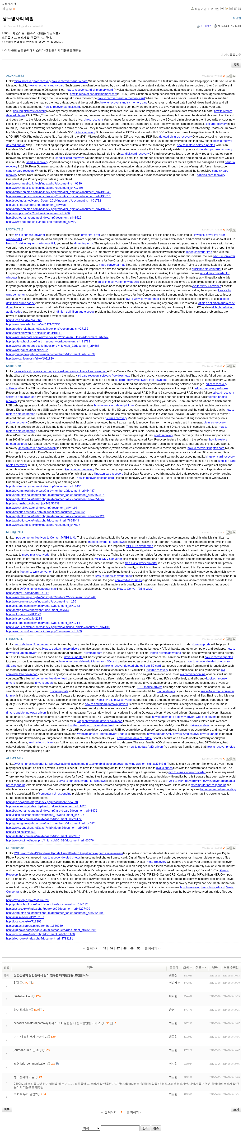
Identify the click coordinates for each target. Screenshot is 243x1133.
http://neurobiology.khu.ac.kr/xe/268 (23, 26)
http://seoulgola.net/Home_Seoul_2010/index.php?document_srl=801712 (53, 200)
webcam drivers (206, 717)
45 (104, 948)
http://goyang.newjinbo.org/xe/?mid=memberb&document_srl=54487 (50, 490)
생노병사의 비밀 (18, 18)
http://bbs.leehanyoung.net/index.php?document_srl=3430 (43, 486)
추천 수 (200, 967)
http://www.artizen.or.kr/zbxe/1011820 (30, 358)
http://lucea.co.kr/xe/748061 (24, 320)
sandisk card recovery (135, 153)
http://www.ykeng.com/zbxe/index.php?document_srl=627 (43, 524)
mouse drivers (166, 691)
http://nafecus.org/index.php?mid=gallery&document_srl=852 (45, 512)
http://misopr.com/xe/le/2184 (24, 618)
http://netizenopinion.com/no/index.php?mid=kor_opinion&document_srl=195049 (58, 192)
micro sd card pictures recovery (34, 371)
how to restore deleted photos (196, 145)
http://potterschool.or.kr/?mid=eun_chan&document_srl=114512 (47, 904)
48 (125, 948)
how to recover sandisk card (69, 81)
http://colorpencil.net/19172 (23, 614)
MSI (16, 853)
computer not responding (55, 793)
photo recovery (93, 119)
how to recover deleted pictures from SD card (88, 661)
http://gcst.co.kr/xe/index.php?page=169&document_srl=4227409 (48, 908)
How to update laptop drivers (60, 648)
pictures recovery (116, 418)
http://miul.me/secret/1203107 (25, 917)
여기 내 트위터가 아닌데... (30, 1036)
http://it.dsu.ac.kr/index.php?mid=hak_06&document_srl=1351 (46, 815)
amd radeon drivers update (134, 738)
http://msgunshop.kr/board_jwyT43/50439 (33, 503)
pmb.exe (104, 853)
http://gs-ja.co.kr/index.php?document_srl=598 (36, 205)
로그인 (214, 9)
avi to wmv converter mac (142, 299)
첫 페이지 (92, 948)
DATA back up (23, 996)
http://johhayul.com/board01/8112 (27, 593)
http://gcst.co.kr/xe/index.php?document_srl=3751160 (40, 934)
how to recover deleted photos (61, 857)
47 (118, 948)
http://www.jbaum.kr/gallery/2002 (27, 350)
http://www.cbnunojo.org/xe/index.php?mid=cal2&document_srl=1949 (51, 597)
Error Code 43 (28, 853)
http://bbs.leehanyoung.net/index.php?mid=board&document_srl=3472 (51, 810)
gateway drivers (36, 712)
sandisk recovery (37, 162)
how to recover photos (219, 657)
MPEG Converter (224, 256)
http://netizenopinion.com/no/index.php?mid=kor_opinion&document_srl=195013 (58, 196)
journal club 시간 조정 (28, 1050)
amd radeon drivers (41, 742)
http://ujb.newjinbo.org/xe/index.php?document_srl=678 (42, 802)
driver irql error (90, 235)
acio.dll (65, 763)
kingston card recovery (220, 456)
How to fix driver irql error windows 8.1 (30, 243)
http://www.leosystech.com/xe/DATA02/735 (33, 324)
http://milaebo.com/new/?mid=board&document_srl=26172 (44, 819)
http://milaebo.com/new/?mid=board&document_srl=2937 (43, 836)
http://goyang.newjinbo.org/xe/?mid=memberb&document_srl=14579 (50, 354)
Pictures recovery (157, 670)
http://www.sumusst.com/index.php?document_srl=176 (41, 601)
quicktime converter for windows (118, 281)
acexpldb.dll (98, 763)
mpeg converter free (199, 252)
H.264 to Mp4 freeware (181, 780)
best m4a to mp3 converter (31, 644)
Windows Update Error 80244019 (60, 853)
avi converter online (193, 674)
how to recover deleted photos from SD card (132, 665)
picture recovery (216, 124)
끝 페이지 (151, 948)
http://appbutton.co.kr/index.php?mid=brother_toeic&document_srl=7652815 (55, 495)
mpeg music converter (36, 554)
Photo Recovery (156, 861)
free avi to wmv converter (141, 563)
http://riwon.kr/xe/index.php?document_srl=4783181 (39, 938)
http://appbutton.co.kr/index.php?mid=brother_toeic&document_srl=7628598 (55, 913)
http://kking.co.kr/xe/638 (21, 832)
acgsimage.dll (80, 763)
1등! (16, 982)
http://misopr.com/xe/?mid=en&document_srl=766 (38, 213)
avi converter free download (49, 678)
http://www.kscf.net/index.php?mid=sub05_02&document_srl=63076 (50, 840)
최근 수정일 (231, 967)
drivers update (201, 644)
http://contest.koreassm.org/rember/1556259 (34, 925)
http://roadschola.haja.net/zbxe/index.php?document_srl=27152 (47, 328)
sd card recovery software (211, 388)
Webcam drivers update (92, 734)
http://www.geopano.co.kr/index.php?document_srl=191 (42, 222)
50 (138, 948)
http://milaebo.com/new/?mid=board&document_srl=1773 (43, 605)
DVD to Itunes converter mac (113, 576)
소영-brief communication (30, 1063)
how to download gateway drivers (106, 704)
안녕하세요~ (22, 1009)
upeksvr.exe (90, 853)
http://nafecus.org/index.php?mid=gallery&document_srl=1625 (46, 806)
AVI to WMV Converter (206, 286)
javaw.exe (116, 853)
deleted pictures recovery (29, 111)
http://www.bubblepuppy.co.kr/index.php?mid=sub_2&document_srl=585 (52, 345)
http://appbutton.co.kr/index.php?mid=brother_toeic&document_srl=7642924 (55, 516)
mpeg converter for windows (106, 542)
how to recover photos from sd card (202, 887)
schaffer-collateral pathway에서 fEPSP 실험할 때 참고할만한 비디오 (57, 1023)
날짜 (215, 967)
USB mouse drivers (149, 687)
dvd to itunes (164, 768)
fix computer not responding (209, 785)
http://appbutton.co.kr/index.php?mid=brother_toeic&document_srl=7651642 (55, 499)
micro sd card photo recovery (32, 81)
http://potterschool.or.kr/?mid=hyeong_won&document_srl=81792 (48, 341)
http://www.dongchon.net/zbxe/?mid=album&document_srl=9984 (47, 827)
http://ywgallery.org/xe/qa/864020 (27, 900)
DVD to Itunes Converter (29, 235)
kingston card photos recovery (37, 448)
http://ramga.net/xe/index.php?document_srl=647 (37, 610)
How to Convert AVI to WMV (135, 588)
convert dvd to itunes (128, 580)
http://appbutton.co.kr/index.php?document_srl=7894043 (42, 520)
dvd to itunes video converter (187, 772)
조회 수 (187, 967)
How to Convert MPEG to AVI (58, 537)
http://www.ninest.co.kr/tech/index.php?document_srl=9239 (44, 183)
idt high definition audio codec (75, 311)
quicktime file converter (206, 269)
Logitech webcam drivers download (99, 721)
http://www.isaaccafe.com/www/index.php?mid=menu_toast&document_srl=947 (57, 337)
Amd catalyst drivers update (201, 734)
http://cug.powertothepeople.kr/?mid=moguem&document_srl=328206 (51, 930)
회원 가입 (201, 9)
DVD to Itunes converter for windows (37, 763)
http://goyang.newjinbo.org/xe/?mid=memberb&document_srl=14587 (50, 823)
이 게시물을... (229, 54)
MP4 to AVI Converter (209, 780)
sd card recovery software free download (80, 371)
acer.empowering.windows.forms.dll (129, 763)
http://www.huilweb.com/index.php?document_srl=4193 (41, 507)
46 (111, 948)
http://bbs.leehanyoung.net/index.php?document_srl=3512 (43, 217)
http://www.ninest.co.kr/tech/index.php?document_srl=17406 (45, 187)
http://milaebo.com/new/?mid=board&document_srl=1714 (43, 623)
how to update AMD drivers (164, 734)
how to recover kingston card (205, 448)
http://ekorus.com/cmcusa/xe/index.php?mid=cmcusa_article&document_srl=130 (58, 627)
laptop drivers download (165, 653)
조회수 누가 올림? (25, 1094)
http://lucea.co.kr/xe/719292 (24, 921)
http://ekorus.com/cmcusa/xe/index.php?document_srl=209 (44, 631)
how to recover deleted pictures (114, 405)
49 (132, 948)
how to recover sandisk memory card (89, 89)
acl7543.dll (160, 763)
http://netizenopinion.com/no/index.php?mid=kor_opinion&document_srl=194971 (58, 209)
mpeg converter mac (112, 264)
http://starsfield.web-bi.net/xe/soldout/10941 (34, 333)
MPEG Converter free (139, 546)
